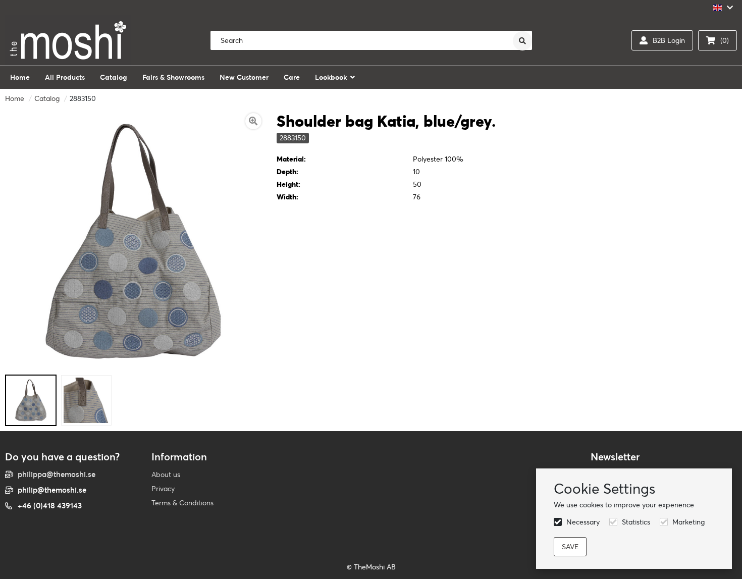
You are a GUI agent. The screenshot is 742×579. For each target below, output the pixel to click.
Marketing (688, 522)
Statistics (636, 522)
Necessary (583, 522)
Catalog (47, 98)
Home (14, 98)
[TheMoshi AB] (68, 40)
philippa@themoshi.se (56, 474)
